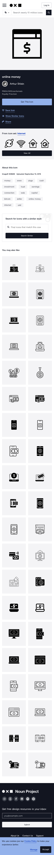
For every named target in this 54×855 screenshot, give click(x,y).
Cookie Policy (30, 841)
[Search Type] (6, 12)
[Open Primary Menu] (4, 5)
